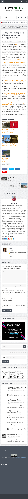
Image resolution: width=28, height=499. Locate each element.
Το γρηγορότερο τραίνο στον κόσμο (16, 179)
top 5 (8, 164)
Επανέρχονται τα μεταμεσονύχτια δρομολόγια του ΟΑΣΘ (12, 187)
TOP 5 (17, 44)
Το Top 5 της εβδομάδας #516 (13, 131)
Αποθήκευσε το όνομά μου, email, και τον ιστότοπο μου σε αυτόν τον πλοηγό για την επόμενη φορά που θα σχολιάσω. (13, 292)
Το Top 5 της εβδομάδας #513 (5, 160)
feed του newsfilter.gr (17, 59)
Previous (12, 177)
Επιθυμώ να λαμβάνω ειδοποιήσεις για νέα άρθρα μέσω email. (13, 306)
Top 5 (4, 41)
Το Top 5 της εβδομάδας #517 (5, 131)
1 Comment (9, 41)
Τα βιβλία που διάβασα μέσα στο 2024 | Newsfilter (16, 388)
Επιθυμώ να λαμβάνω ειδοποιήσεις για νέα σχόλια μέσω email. (13, 299)
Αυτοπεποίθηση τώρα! (14, 426)
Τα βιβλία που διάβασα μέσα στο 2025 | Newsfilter (16, 399)
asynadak (9, 40)
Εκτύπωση (19, 41)
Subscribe (5, 361)
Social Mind (17, 496)
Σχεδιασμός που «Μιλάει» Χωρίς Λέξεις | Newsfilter (16, 423)
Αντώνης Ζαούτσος (12, 434)
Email (25, 41)
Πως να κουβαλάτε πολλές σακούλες (15, 62)
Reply (11, 256)
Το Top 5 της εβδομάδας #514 (13, 145)
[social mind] (13, 331)
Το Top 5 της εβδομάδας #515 (5, 145)
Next (17, 184)
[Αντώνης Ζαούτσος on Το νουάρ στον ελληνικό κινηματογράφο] (4, 436)
